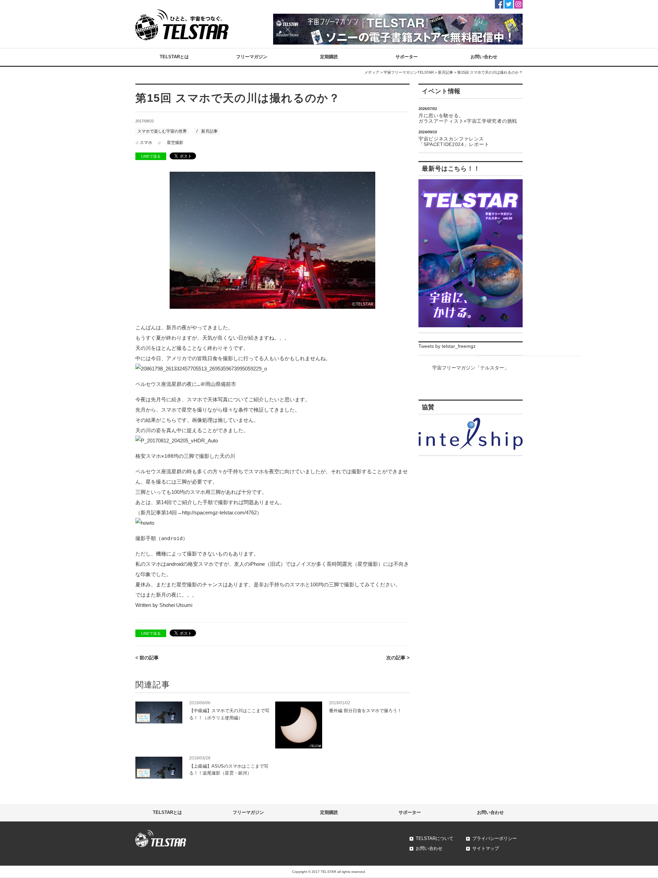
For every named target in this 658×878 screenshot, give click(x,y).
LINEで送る (151, 156)
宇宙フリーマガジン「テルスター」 (470, 367)
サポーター (406, 56)
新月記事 (445, 72)
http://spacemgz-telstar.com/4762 (219, 512)
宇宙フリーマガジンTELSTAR (408, 72)
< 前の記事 (147, 657)
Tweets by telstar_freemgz (447, 346)
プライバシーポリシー (494, 838)
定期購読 (329, 56)
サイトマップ (485, 848)
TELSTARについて (434, 838)
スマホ (146, 142)
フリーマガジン (251, 56)
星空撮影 (175, 142)
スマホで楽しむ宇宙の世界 (162, 131)
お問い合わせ (484, 56)
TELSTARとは (174, 56)
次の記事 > (398, 657)
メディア (371, 72)
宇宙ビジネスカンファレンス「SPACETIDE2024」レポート (453, 141)
